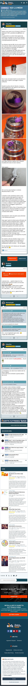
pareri (16, 12)
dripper (24, 11)
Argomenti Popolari (11, 640)
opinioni (12, 12)
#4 (25, 349)
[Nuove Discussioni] (27, 2)
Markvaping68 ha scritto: (7, 382)
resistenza (24, 12)
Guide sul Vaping (12, 490)
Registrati (12, 274)
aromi (5, 11)
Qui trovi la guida (14, 614)
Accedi (6, 274)
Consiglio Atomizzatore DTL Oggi (16, 434)
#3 (25, 307)
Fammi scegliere (8, 675)
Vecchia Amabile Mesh (13, 454)
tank (24, 14)
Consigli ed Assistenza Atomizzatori (15, 435)
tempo (2, 15)
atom (9, 11)
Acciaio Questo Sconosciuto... (15, 526)
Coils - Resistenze (11, 456)
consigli (20, 11)
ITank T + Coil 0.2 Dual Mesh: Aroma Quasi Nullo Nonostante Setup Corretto (15, 441)
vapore (8, 15)
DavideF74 (7, 435)
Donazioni (19, 640)
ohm (9, 12)
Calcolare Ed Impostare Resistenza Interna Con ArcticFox (17, 492)
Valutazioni (11, 479)
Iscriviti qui (14, 596)
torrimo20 (6, 450)
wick (16, 15)
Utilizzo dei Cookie (17, 650)
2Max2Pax (4, 10)
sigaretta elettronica (11, 14)
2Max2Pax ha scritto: (7, 310)
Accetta (14, 678)
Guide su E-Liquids (12, 472)
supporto (17, 14)
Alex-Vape (7, 461)
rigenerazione (3, 14)
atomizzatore (13, 11)
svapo (21, 14)
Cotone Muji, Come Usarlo (14, 509)
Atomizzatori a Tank (12, 556)
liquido (2, 12)
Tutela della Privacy (9, 653)
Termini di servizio (19, 653)
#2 (25, 268)
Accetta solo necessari (14, 682)
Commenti (16, 562)
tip (5, 15)
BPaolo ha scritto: (6, 352)
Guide (3, 469)
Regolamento (9, 650)
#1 (25, 29)
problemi (19, 12)
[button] (1, 3)
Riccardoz (6, 443)
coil (17, 11)
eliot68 (6, 456)
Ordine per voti (22, 258)
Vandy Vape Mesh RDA (13, 460)
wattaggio (12, 15)
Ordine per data (12, 258)
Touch (10, 527)
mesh (6, 12)
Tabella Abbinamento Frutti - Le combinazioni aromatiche (16, 542)
